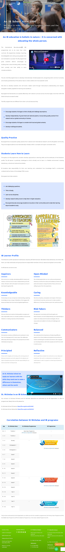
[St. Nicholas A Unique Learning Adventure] (13, 3)
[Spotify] (25, 532)
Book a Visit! (59, 544)
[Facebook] (19, 532)
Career (24, 3)
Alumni (53, 2)
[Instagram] (17, 532)
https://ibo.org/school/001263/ (25, 406)
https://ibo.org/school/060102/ (25, 409)
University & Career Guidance (45, 2)
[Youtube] (23, 532)
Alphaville (29, 432)
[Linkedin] (21, 532)
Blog (28, 3)
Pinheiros (24, 432)
